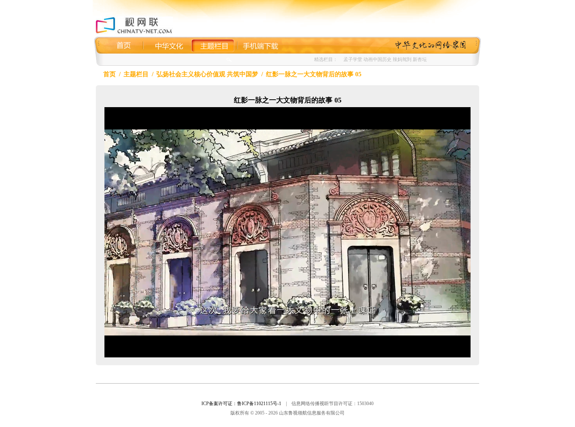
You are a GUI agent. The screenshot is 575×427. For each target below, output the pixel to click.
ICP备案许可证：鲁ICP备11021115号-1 (241, 403)
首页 (109, 74)
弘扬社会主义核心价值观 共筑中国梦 (207, 74)
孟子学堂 (352, 59)
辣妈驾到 (402, 59)
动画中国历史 (377, 59)
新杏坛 (420, 59)
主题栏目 (136, 74)
